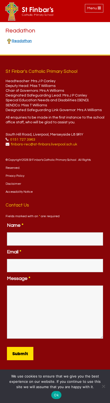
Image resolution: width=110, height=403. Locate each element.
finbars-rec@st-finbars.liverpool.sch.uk (44, 144)
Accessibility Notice (19, 191)
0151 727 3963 (22, 139)
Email (14, 251)
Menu (95, 9)
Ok (56, 395)
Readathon (22, 41)
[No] (103, 386)
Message (18, 278)
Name (15, 225)
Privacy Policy (15, 175)
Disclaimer (13, 183)
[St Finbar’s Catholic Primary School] (29, 11)
